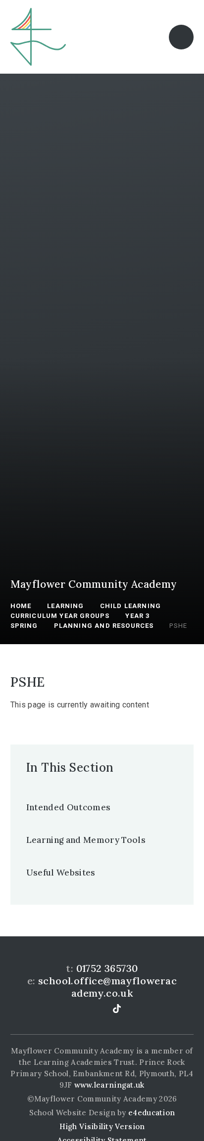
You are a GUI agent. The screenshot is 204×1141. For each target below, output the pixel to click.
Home (21, 606)
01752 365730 (107, 968)
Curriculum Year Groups (60, 615)
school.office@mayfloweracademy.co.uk (107, 986)
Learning (65, 606)
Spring (24, 625)
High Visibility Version (102, 1126)
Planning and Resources (104, 625)
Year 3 (137, 615)
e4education (151, 1112)
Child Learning (130, 606)
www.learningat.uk (109, 1085)
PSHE (178, 625)
